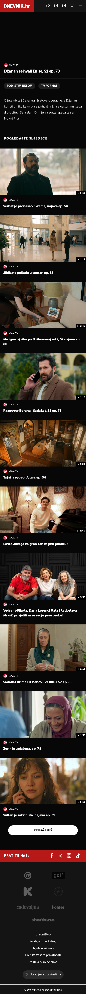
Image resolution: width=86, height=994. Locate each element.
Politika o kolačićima (43, 962)
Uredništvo (43, 934)
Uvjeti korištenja (43, 948)
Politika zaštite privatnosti (43, 955)
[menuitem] (72, 6)
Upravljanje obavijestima (45, 974)
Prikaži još (43, 830)
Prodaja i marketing (43, 941)
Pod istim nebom (19, 86)
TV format (49, 86)
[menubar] (72, 6)
